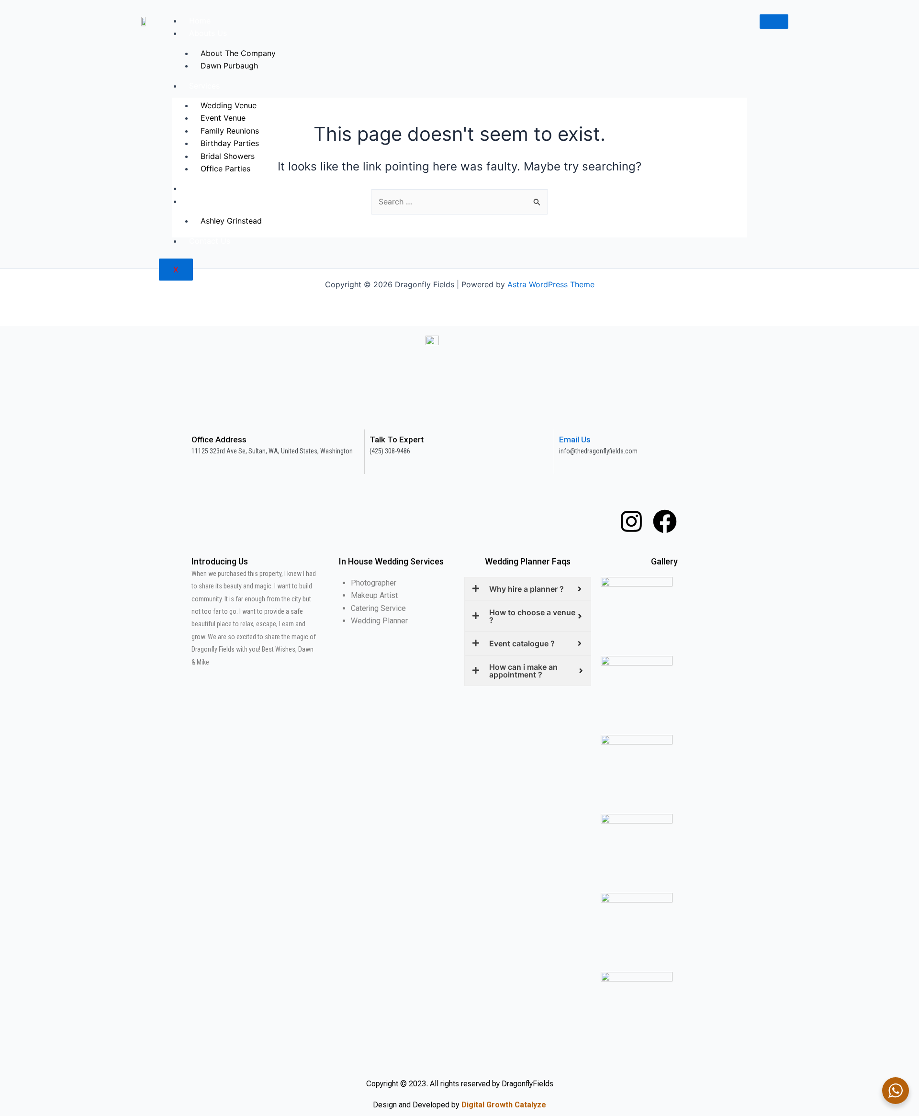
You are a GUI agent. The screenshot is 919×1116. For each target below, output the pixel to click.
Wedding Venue (229, 105)
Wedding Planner (379, 620)
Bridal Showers (228, 156)
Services (204, 85)
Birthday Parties (230, 143)
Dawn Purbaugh (229, 65)
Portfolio (205, 188)
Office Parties (225, 168)
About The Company (238, 53)
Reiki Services (214, 201)
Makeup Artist (374, 595)
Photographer (373, 582)
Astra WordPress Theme (550, 284)
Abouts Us (208, 33)
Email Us (575, 439)
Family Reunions (230, 130)
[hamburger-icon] (774, 21)
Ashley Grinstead (231, 220)
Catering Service (378, 608)
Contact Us (209, 241)
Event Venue (223, 118)
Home (200, 20)
